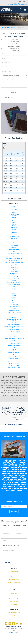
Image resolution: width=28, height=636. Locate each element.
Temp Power (14, 356)
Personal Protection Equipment (14, 319)
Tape (14, 286)
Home (2, 27)
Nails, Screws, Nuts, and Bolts (14, 312)
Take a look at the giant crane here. (14, 494)
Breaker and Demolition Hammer (14, 243)
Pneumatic (14, 231)
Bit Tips (14, 299)
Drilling (14, 295)
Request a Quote (21, 3)
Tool (14, 234)
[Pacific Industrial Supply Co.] (7, 9)
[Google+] (6, 624)
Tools (14, 207)
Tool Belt (14, 269)
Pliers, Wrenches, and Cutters (14, 255)
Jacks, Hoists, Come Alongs (14, 276)
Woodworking (14, 238)
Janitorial (14, 291)
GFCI (14, 354)
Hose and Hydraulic (14, 342)
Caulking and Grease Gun (14, 249)
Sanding (14, 217)
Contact (19, 626)
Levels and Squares (14, 363)
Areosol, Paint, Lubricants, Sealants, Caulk (14, 326)
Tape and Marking (14, 290)
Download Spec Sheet (14, 97)
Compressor (14, 232)
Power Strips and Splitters (14, 352)
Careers (14, 618)
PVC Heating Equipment (14, 264)
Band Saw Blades (14, 304)
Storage (14, 280)
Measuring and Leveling (14, 362)
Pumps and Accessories (14, 345)
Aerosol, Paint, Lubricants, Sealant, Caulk (14, 338)
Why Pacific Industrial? (14, 612)
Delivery (14, 585)
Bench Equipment (14, 271)
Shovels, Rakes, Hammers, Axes (14, 253)
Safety (14, 317)
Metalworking (14, 227)
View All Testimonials (14, 424)
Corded (14, 212)
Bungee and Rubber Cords (14, 284)
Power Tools (14, 209)
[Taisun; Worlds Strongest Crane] (13, 449)
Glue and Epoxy (14, 336)
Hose (14, 347)
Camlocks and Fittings (14, 343)
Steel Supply (14, 576)
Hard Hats (14, 320)
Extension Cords (14, 358)
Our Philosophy (14, 601)
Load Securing (14, 275)
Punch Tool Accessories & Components (14, 262)
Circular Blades (14, 297)
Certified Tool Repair (14, 582)
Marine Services (14, 574)
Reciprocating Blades (14, 310)
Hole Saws (14, 308)
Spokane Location (22, 4)
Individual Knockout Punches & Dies (14, 258)
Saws (14, 210)
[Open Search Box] (21, 9)
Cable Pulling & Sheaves (14, 266)
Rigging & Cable (14, 571)
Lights (14, 242)
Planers (14, 221)
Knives (14, 302)
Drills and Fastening (14, 214)
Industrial (13, 27)
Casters (14, 288)
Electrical (14, 349)
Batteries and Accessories (14, 236)
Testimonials (14, 604)
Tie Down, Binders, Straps (14, 278)
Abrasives (14, 300)
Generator (14, 360)
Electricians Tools (14, 257)
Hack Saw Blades (14, 306)
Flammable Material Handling (14, 282)
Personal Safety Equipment (14, 324)
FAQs (14, 615)
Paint (14, 335)
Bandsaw (14, 224)
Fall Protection (14, 322)
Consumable (14, 293)
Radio (14, 251)
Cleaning (14, 327)
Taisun (17, 462)
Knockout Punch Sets (14, 260)
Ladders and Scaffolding (14, 367)
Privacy (13, 626)
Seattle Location (14, 4)
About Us (14, 593)
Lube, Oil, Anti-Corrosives (14, 331)
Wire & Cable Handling (14, 267)
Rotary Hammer (14, 245)
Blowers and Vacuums (14, 240)
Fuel (14, 333)
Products (7, 27)
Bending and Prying (14, 365)
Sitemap (8, 626)
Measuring (14, 247)
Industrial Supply (14, 579)
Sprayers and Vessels (14, 329)
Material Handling (14, 273)
